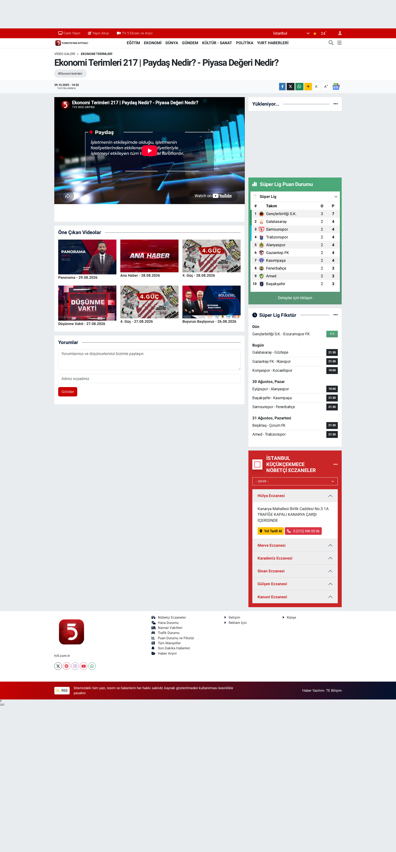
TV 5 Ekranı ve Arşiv (137, 33)
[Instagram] (75, 666)
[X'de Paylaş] (290, 86)
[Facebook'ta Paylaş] (282, 86)
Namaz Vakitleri (170, 628)
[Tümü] (335, 103)
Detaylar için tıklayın (295, 297)
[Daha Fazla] (308, 86)
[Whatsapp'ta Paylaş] (299, 86)
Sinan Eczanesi (271, 571)
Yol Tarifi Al (273, 531)
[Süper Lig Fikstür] (335, 315)
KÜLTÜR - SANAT (217, 43)
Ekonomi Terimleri (96, 54)
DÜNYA (171, 43)
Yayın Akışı (100, 33)
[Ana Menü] (339, 43)
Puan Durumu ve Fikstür (176, 638)
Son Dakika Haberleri (174, 648)
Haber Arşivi (167, 653)
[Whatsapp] (92, 666)
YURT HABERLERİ (273, 43)
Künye (291, 617)
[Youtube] (83, 666)
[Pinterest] (66, 666)
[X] (58, 666)
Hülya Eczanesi (271, 495)
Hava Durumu (168, 623)
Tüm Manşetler (169, 643)
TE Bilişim (334, 690)
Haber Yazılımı (313, 690)
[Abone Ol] (336, 86)
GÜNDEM (190, 43)
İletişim (234, 617)
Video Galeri (64, 54)
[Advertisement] (295, 143)
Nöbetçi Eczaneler (172, 617)
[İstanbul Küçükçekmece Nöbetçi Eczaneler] (335, 464)
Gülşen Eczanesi (272, 584)
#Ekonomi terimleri (70, 73)
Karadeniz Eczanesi (275, 558)
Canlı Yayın (71, 33)
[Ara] (331, 43)
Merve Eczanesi (272, 545)
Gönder (67, 391)
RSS (64, 690)
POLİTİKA (244, 43)
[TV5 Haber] (71, 42)
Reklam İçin (238, 623)
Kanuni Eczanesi (272, 597)
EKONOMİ (153, 43)
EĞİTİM (133, 43)
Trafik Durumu (168, 633)
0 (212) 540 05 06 (305, 531)
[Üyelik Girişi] (338, 33)
